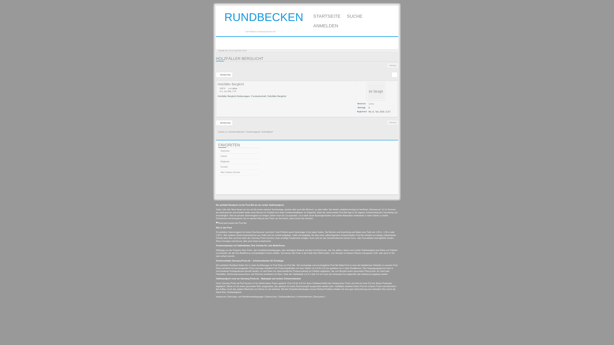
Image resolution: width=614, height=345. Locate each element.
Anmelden (326, 25)
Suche (355, 16)
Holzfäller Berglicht (240, 58)
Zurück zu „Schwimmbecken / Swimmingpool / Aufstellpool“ (245, 132)
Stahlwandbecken (287, 296)
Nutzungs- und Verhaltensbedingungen (246, 296)
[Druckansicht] (395, 74)
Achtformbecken (304, 296)
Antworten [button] (225, 74)
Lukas (234, 88)
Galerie (223, 156)
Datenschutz (271, 296)
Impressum (221, 296)
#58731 (223, 88)
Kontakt (224, 167)
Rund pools (319, 296)
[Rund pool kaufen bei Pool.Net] (231, 223)
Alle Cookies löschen (230, 172)
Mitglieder (224, 161)
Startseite (327, 16)
